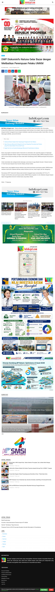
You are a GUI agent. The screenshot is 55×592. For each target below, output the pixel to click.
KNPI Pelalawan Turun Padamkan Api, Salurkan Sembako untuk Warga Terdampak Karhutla (30, 479)
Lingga (4, 541)
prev (2, 434)
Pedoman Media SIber (6, 572)
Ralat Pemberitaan (5, 520)
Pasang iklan (4, 576)
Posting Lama (49, 223)
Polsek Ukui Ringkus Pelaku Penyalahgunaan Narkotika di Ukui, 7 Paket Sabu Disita (28, 474)
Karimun (4, 539)
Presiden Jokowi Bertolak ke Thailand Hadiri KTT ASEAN (14, 522)
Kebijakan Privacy (5, 578)
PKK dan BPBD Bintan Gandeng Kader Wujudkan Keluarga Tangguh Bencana (27, 485)
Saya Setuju (44, 589)
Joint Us (3, 584)
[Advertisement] (27, 503)
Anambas (4, 534)
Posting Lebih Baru (6, 223)
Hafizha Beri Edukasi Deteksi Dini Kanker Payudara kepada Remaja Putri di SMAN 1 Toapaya (30, 468)
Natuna (3, 55)
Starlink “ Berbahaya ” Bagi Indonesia (10, 524)
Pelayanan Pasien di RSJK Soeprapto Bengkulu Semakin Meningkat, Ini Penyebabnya (21, 527)
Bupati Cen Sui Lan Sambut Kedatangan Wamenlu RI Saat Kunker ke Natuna (21, 148)
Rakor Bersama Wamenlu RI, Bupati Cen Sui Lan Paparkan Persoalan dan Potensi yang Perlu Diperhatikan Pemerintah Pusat (23, 145)
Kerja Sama (4, 580)
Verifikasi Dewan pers (6, 574)
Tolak (51, 589)
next (3, 434)
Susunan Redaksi (5, 570)
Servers (3, 582)
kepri (3, 546)
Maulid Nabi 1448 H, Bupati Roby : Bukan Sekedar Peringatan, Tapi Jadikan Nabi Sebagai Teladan (29, 463)
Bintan (4, 536)
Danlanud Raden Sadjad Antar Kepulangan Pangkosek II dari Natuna (20, 141)
